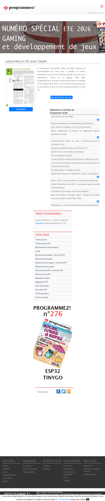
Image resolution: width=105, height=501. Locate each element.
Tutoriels (46, 466)
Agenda (5, 481)
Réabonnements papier (44, 267)
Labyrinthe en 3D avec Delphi (62, 117)
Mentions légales (90, 474)
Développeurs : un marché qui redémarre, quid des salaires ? (75, 205)
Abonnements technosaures (47, 247)
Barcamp (46, 469)
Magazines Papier (42, 278)
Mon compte (68, 469)
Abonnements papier (43, 259)
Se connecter (91, 13)
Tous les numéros (30, 469)
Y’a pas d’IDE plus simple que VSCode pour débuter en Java (74, 159)
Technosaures (41, 240)
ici (56, 499)
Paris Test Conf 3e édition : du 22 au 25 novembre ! (71, 127)
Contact (66, 481)
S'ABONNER (21, 109)
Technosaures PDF (42, 243)
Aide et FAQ (88, 466)
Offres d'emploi (41, 297)
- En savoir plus (63, 499)
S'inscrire (100, 13)
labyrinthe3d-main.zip (62, 97)
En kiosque (27, 466)
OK (87, 499)
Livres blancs (8, 478)
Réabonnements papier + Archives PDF (51, 263)
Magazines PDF (41, 282)
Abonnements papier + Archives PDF (50, 255)
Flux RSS (6, 469)
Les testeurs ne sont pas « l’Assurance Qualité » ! (70, 191)
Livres (37, 251)
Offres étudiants (42, 294)
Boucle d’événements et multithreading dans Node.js (72, 123)
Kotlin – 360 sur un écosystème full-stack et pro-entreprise (74, 180)
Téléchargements (9, 475)
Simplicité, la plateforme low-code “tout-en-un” (69, 148)
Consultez (39, 223)
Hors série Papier (42, 286)
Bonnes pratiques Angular (61, 155)
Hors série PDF (41, 290)
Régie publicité (28, 472)
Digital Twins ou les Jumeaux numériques (67, 152)
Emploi (5, 466)
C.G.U (66, 477)
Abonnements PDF (43, 274)
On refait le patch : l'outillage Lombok (65, 170)
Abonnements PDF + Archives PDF (49, 270)
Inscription (67, 466)
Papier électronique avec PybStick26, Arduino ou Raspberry (74, 174)
